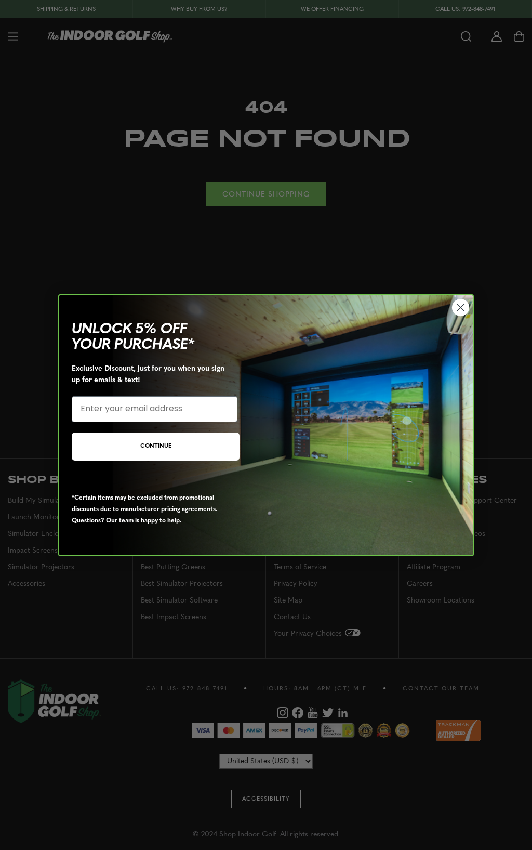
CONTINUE (155, 446)
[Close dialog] (460, 307)
